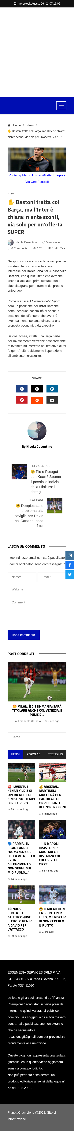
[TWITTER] (37, 388)
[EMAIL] (52, 400)
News (11, 194)
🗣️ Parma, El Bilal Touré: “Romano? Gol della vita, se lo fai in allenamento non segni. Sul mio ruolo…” (21, 858)
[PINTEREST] (22, 400)
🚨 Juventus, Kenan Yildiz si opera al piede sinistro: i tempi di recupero (21, 795)
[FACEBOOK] (22, 388)
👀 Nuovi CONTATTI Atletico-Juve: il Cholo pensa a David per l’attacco (20, 919)
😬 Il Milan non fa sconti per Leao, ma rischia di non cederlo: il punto (52, 917)
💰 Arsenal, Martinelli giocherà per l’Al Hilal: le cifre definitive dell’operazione (53, 797)
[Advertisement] (37, 52)
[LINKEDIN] (52, 388)
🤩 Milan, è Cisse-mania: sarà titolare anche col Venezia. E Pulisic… (37, 710)
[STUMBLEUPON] (37, 400)
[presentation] (11, 693)
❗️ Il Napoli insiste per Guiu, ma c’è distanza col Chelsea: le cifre (50, 854)
